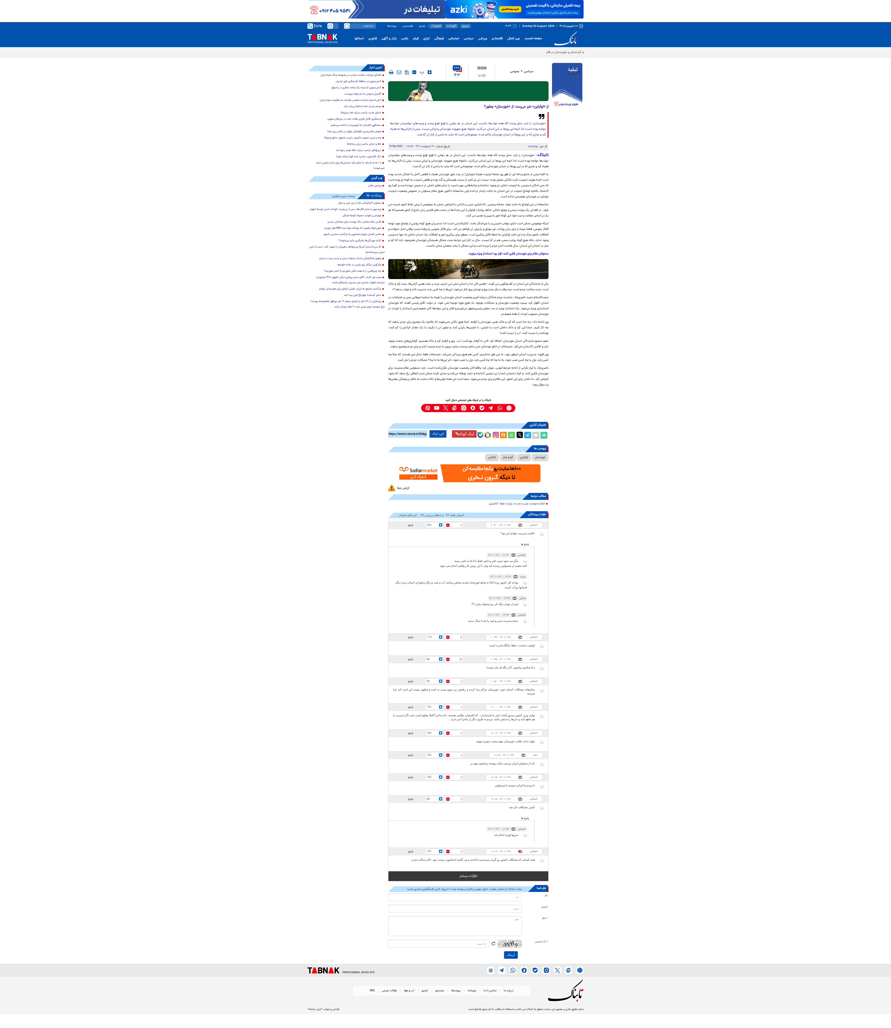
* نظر (545, 918)
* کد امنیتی (541, 942)
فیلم (416, 38)
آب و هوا (409, 991)
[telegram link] (491, 408)
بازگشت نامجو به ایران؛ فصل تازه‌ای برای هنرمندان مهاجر (350, 289)
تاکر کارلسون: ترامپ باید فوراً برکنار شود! (358, 157)
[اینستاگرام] (495, 434)
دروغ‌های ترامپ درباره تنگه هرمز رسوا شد (358, 150)
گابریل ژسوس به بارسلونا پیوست (363, 94)
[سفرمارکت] (468, 473)
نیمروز (465, 26)
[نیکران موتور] (468, 269)
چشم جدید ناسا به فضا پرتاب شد (362, 106)
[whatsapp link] (500, 408)
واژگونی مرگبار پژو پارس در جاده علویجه (359, 265)
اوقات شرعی (389, 991)
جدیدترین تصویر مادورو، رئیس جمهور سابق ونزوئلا (352, 138)
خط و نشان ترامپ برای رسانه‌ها (364, 144)
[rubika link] (509, 408)
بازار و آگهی (389, 38)
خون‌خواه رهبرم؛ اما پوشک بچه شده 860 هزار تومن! (352, 228)
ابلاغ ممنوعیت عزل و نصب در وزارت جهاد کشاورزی (517, 504)
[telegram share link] (527, 435)
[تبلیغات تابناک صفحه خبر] (567, 86)
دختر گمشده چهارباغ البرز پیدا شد (362, 295)
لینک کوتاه (466, 434)
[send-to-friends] (399, 72)
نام (546, 896)
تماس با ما (490, 991)
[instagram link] (464, 408)
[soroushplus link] (473, 408)
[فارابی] (468, 91)
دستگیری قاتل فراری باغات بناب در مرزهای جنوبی (354, 119)
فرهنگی (439, 38)
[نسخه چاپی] (543, 435)
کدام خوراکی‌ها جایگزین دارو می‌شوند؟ (360, 241)
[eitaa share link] (503, 435)
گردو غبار (508, 457)
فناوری (372, 38)
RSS (372, 991)
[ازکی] (515, 9)
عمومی (515, 71)
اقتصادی (497, 38)
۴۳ (457, 75)
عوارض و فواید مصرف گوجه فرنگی (361, 216)
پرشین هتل (374, 186)
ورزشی (482, 38)
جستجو (439, 991)
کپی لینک (438, 433)
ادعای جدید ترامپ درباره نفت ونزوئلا (361, 113)
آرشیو (422, 26)
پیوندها (392, 26)
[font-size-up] (429, 72)
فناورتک (436, 26)
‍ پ (421, 72)
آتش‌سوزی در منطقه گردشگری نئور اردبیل (358, 81)
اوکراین (524, 457)
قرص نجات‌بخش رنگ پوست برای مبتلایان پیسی (354, 222)
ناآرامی (492, 457)
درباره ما (508, 991)
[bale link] (482, 408)
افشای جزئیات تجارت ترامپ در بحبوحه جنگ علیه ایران (350, 75)
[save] (407, 72)
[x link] (446, 408)
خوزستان (540, 457)
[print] (391, 72)
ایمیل (544, 907)
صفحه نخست (533, 38)
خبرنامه (472, 991)
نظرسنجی (407, 26)
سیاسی (469, 38)
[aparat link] (427, 408)
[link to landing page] (567, 38)
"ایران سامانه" (315, 1009)
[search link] (347, 26)
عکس (404, 38)
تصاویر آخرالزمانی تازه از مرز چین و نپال (359, 203)
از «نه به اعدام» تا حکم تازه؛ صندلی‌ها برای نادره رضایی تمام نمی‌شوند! (350, 165)
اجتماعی (453, 38)
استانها (359, 38)
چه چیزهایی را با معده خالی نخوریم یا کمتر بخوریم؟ (352, 271)
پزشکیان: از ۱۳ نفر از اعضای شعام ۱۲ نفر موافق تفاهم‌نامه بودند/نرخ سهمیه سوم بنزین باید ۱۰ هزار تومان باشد (348, 304)
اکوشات (451, 26)
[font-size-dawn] (414, 72)
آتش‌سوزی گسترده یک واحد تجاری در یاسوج (356, 88)
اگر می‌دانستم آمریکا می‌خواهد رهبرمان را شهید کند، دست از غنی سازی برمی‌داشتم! (347, 249)
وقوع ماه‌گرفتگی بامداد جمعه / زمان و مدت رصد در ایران (350, 259)
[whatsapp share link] (511, 435)
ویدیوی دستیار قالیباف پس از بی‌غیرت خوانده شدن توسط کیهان (345, 209)
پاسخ (410, 525)
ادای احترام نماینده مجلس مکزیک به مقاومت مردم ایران (350, 100)
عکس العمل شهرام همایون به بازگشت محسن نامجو (352, 234)
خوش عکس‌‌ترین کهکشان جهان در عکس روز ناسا (354, 132)
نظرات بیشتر (468, 876)
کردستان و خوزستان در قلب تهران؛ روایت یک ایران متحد (544, 52)
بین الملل (513, 38)
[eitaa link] (455, 408)
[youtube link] (436, 408)
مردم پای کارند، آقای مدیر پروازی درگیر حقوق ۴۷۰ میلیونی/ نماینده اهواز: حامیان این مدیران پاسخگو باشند (350, 280)
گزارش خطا (403, 488)
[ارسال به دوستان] (535, 435)
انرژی (426, 38)
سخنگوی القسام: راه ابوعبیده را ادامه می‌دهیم (356, 125)
